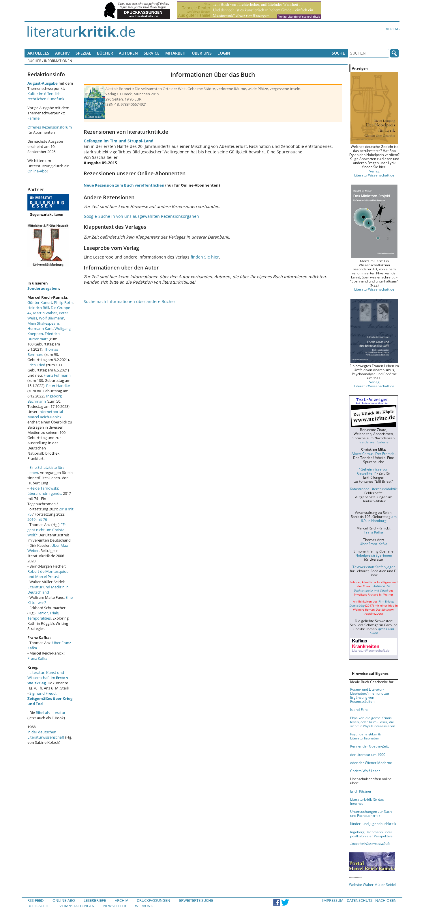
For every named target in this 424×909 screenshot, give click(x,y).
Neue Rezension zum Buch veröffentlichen (124, 185)
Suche (338, 53)
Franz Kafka (37, 658)
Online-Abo (37, 171)
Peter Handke (58, 385)
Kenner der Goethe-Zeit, (369, 746)
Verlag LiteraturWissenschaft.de (374, 173)
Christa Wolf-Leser (365, 770)
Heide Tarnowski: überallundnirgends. (44, 491)
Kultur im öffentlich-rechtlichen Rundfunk (45, 96)
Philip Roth (63, 302)
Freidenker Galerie (374, 442)
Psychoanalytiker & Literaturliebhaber (365, 736)
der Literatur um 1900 (367, 754)
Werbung (144, 905)
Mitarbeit (175, 53)
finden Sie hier (205, 257)
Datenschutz (359, 900)
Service (152, 53)
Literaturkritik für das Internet (367, 801)
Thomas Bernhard (42, 352)
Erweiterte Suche (196, 900)
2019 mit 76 (37, 519)
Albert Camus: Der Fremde (373, 453)
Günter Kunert (39, 302)
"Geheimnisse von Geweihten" (372, 471)
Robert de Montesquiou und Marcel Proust (48, 574)
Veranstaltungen (77, 905)
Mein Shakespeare (43, 323)
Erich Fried (36, 364)
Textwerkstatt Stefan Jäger (373, 566)
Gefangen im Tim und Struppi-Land (118, 141)
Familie (33, 118)
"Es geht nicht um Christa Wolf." (46, 530)
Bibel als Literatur (50, 712)
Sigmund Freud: (49, 698)
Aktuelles (38, 53)
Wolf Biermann (51, 318)
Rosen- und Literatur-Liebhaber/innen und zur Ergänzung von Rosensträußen (369, 695)
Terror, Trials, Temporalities (43, 615)
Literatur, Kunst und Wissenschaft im (47, 677)
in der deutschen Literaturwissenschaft (45, 734)
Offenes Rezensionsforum (49, 127)
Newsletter (114, 905)
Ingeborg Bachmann (44, 398)
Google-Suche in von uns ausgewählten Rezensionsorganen (141, 216)
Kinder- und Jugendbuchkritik (373, 823)
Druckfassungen (153, 900)
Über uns (202, 53)
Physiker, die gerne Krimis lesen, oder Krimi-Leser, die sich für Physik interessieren (372, 721)
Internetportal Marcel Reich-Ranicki (45, 414)
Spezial (83, 53)
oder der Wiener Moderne (371, 762)
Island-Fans (359, 709)
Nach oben (386, 900)
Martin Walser (45, 312)
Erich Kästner (361, 791)
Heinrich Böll (38, 307)
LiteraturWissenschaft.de (374, 289)
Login (223, 53)
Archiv (62, 53)
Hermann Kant (40, 328)
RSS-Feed (35, 900)
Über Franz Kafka (373, 543)
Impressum (333, 900)
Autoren (128, 53)
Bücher (105, 53)
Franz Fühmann (57, 375)
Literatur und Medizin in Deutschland (48, 589)
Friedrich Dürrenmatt (43, 336)
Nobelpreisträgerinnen (373, 555)
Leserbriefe (95, 900)
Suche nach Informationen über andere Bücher (129, 301)
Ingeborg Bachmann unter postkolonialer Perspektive (371, 834)
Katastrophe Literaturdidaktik (373, 488)
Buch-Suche (38, 905)
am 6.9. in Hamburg (379, 518)
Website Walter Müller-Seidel (372, 884)
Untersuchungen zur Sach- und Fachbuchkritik (371, 813)
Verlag (392, 28)
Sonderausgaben (43, 288)
